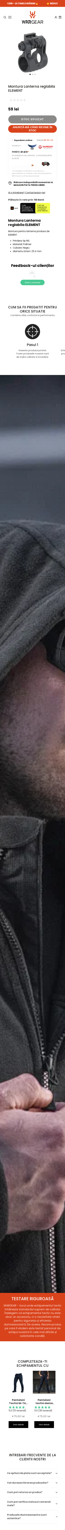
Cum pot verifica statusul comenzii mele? (28, 1503)
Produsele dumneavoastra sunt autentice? (27, 1516)
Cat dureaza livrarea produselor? (27, 1482)
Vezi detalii (18, 1424)
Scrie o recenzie (32, 282)
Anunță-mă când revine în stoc (32, 129)
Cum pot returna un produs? (24, 1492)
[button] (30, 74)
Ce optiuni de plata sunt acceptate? (29, 1473)
